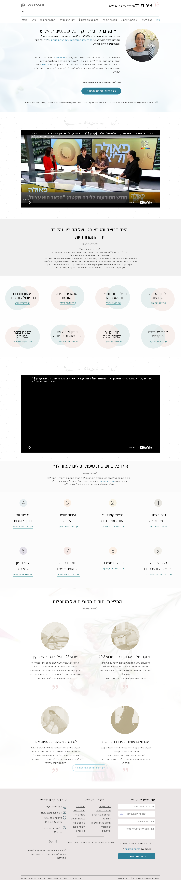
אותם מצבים (59, 57)
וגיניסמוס (106, 831)
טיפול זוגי (80, 806)
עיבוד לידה (80, 814)
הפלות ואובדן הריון (101, 814)
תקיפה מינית (79, 826)
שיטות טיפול (79, 822)
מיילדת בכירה (97, 36)
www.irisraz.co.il (125, 878)
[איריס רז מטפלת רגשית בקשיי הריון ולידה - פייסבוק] (56, 841)
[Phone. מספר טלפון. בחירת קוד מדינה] (123, 814)
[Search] (24, 13)
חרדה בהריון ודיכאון (101, 822)
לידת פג (106, 818)
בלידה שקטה (86, 40)
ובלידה (47, 40)
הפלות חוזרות (72, 40)
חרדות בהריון (57, 40)
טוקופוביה (106, 826)
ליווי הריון (80, 831)
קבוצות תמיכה (113, 563)
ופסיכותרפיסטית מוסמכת (58, 36)
